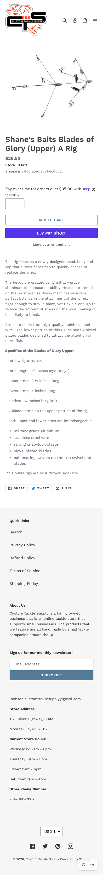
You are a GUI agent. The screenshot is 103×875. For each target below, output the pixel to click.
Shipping (12, 171)
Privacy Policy (22, 545)
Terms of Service (25, 570)
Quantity (12, 195)
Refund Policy (22, 558)
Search (16, 532)
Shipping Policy (24, 583)
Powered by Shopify (75, 859)
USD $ (50, 831)
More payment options (51, 244)
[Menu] (95, 20)
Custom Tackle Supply (43, 859)
